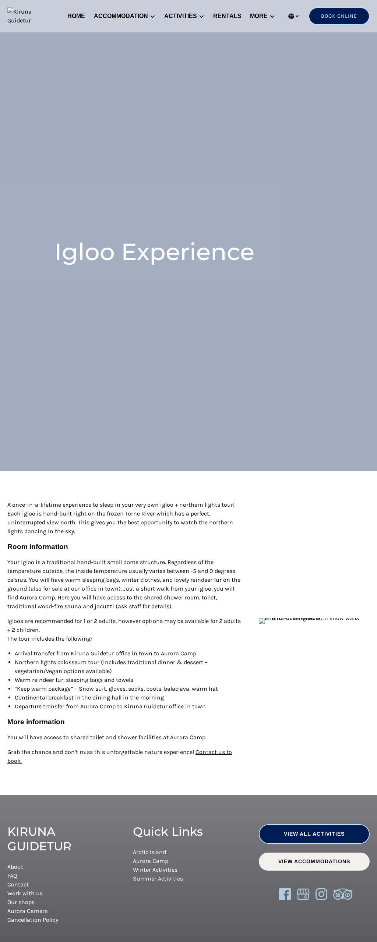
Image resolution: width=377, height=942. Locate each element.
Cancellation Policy (32, 919)
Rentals (227, 16)
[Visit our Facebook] (285, 894)
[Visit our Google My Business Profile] (303, 894)
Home (76, 16)
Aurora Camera (27, 910)
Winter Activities (155, 869)
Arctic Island (149, 852)
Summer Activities (158, 878)
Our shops (21, 902)
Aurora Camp (150, 860)
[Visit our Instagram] (321, 894)
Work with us (25, 893)
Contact (18, 884)
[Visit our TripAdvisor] (342, 894)
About (15, 866)
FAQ (12, 875)
